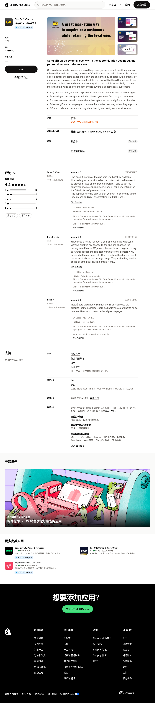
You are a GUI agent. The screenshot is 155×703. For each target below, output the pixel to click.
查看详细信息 (78, 446)
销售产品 (38, 649)
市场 (66, 643)
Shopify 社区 (100, 649)
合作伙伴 (127, 661)
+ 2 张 (127, 49)
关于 (125, 638)
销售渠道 (38, 638)
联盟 (125, 666)
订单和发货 (40, 655)
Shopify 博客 (100, 655)
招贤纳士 (127, 643)
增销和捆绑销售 (72, 655)
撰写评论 (11, 215)
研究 (95, 661)
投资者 (126, 649)
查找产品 (38, 643)
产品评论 (68, 649)
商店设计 (38, 661)
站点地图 (52, 694)
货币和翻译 (69, 678)
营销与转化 (40, 666)
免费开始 (141, 4)
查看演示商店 (21, 77)
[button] (40, 553)
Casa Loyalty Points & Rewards (29, 548)
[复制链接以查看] (62, 172)
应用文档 (75, 367)
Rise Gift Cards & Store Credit (104, 548)
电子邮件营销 (70, 661)
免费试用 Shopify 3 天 (77, 608)
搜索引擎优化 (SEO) (74, 666)
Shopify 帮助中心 (102, 638)
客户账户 (81, 131)
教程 (73, 362)
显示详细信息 (76, 202)
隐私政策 (75, 354)
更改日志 (94, 398)
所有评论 (26, 215)
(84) (12, 50)
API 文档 (97, 643)
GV (6, 60)
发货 (66, 672)
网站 (73, 384)
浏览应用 (113, 4)
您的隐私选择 (67, 694)
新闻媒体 (127, 655)
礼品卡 (74, 141)
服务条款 (26, 694)
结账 (73, 131)
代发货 (67, 638)
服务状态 (127, 678)
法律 (125, 672)
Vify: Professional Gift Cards (28, 562)
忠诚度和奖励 (78, 151)
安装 (21, 69)
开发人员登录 (11, 694)
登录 (127, 4)
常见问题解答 (78, 358)
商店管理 (38, 672)
